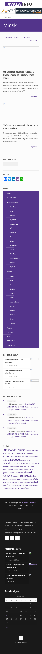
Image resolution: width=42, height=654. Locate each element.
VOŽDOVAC (11, 341)
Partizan (23, 476)
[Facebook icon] (19, 646)
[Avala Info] (19, 4)
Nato (13, 466)
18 (11, 615)
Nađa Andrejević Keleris (21, 466)
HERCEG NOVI (11, 198)
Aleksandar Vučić (14, 450)
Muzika (12, 306)
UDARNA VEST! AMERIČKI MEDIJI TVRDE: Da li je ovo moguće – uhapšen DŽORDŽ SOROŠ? (22, 407)
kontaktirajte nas (29, 502)
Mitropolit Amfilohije (25, 460)
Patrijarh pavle (8, 479)
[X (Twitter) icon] (21, 646)
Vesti (8, 337)
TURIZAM (10, 332)
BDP (33, 450)
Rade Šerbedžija (8, 482)
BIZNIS (9, 194)
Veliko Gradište (15, 258)
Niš (29, 466)
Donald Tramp (8, 457)
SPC (4, 485)
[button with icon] (5, 164)
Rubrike (9, 271)
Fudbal (27, 456)
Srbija (9, 485)
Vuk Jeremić (15, 488)
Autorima (27, 37)
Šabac (12, 241)
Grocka (12, 215)
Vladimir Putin (33, 485)
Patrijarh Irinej (31, 476)
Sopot (12, 250)
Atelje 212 (29, 450)
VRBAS (12, 262)
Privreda (12, 315)
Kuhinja (12, 289)
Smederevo (13, 245)
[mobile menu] (39, 4)
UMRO (18, 485)
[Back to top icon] (21, 638)
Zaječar (12, 267)
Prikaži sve (33, 40)
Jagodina (13, 220)
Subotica (13, 254)
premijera (17, 479)
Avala (11, 211)
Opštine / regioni (12, 202)
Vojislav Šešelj (7, 488)
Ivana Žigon (32, 456)
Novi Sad (13, 232)
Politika (12, 310)
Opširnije (34, 96)
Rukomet (26, 482)
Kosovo (15, 459)
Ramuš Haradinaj (18, 482)
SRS (14, 485)
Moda (12, 298)
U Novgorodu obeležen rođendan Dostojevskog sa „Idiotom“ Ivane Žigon (18, 75)
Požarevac (13, 237)
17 (7, 615)
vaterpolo (24, 485)
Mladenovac (14, 224)
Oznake (16, 37)
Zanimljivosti (11, 345)
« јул (6, 628)
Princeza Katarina (28, 479)
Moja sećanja (14, 302)
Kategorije (8, 37)
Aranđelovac (14, 207)
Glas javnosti (14, 285)
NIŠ (11, 228)
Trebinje (9, 328)
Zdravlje (12, 323)
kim (9, 460)
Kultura (12, 293)
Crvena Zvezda (20, 453)
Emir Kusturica (19, 457)
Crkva (12, 276)
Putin (36, 479)
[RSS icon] (23, 646)
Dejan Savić (30, 453)
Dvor (11, 281)
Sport (11, 319)
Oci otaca (15, 476)
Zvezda (22, 488)
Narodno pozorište (12, 463)
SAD (36, 482)
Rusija (32, 482)
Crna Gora (10, 453)
